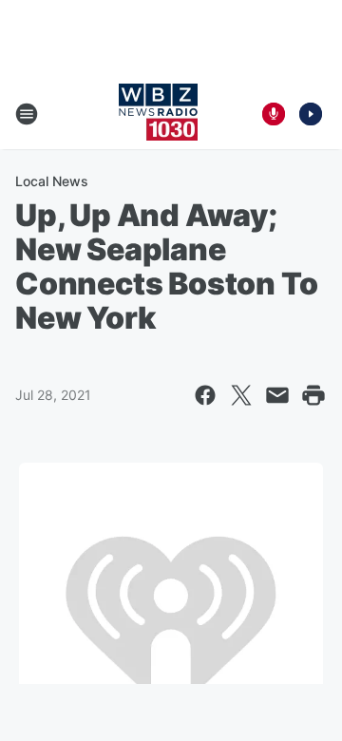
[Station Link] (158, 114)
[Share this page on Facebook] (205, 395)
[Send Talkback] (273, 114)
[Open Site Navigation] (26, 114)
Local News (51, 181)
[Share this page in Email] (277, 395)
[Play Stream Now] (310, 114)
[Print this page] (313, 395)
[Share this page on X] (241, 395)
